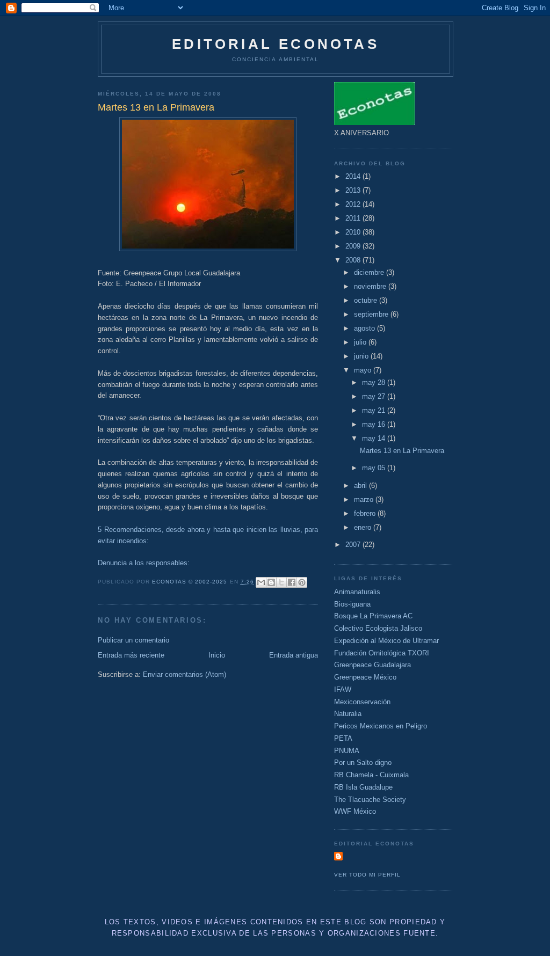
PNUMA (346, 751)
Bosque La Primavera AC (373, 616)
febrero (366, 513)
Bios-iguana (352, 604)
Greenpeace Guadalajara (372, 665)
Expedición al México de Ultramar (386, 641)
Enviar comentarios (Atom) (184, 674)
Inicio (216, 655)
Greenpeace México (365, 677)
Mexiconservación (362, 702)
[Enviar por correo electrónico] (261, 582)
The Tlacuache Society (370, 800)
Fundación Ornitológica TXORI (381, 653)
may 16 (374, 424)
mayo (363, 370)
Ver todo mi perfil (367, 875)
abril (361, 485)
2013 (354, 190)
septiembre (372, 314)
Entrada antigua (293, 655)
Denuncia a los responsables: (144, 563)
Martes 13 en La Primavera (402, 451)
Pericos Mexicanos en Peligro (380, 726)
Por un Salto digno (363, 762)
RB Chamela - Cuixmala (371, 775)
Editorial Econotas (275, 44)
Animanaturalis (357, 592)
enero (363, 527)
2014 (354, 176)
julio (361, 342)
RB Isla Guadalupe (363, 787)
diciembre (370, 272)
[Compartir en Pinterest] (301, 582)
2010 (354, 232)
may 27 (374, 396)
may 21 (374, 410)
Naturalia (347, 714)
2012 (354, 204)
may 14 (374, 438)
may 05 (374, 468)
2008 (354, 260)
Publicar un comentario (133, 640)
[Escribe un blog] (271, 582)
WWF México (355, 811)
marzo (364, 499)
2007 (354, 545)
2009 (354, 246)
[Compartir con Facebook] (291, 582)
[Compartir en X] (281, 582)
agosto (365, 328)
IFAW (342, 689)
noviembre (371, 286)
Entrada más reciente (131, 655)
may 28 (374, 382)
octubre (366, 300)
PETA (343, 738)
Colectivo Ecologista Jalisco (378, 628)
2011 (354, 218)
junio (362, 356)
